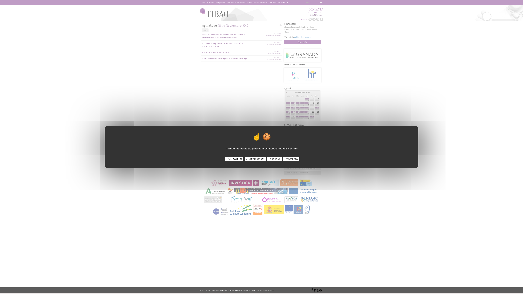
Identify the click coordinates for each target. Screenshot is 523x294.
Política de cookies (249, 290)
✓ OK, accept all (234, 159)
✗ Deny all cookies (255, 159)
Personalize (274, 159)
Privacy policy (291, 159)
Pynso (272, 290)
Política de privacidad (235, 290)
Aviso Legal (223, 290)
